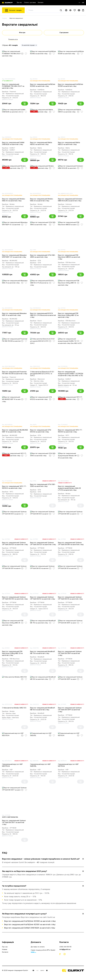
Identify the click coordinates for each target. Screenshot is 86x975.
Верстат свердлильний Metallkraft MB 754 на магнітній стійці (42, 652)
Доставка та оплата (37, 947)
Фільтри (22, 33)
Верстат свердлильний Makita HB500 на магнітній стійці (69, 143)
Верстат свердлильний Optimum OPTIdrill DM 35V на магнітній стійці (15, 598)
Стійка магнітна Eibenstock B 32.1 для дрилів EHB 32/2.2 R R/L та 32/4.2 (42, 374)
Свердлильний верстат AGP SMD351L (40, 765)
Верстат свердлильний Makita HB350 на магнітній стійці (41, 143)
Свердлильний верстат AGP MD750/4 (68, 765)
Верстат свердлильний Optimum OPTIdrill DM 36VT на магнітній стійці (14, 822)
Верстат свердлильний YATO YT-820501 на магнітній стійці (70, 431)
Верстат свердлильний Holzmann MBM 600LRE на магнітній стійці (70, 200)
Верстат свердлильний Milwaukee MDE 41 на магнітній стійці (14, 314)
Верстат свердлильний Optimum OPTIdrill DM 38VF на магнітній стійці (70, 653)
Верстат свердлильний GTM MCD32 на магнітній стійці (40, 431)
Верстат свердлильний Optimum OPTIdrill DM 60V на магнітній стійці (15, 544)
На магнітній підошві (28, 45)
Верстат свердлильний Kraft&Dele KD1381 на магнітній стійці (70, 85)
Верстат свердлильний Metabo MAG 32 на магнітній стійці (41, 200)
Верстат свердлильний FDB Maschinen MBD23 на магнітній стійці (69, 257)
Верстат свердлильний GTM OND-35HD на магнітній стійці (42, 485)
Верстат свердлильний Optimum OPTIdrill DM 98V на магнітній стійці (71, 544)
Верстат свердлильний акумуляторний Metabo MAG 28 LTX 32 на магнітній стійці (69, 488)
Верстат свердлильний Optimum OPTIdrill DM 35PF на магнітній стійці (70, 710)
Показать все (13, 39)
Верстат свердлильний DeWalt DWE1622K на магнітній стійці (13, 143)
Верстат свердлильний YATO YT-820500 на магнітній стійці (14, 487)
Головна (4, 18)
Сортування (63, 33)
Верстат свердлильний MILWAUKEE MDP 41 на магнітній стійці (15, 431)
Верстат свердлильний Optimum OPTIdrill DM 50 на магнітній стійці (42, 598)
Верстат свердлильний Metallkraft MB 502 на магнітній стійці (42, 709)
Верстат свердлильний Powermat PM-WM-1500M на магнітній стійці (14, 373)
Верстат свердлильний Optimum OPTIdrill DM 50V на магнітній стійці (43, 544)
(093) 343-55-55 (65, 947)
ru (79, 2)
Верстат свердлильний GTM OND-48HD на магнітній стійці (42, 256)
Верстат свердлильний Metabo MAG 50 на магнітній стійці (13, 200)
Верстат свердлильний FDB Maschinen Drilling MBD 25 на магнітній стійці (12, 653)
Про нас (19, 2)
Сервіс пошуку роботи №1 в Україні (43, 950)
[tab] (43, 861)
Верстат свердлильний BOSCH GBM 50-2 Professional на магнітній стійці (43, 315)
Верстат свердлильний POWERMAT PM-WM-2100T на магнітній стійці (13, 86)
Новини (4, 949)
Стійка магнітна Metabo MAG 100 (14, 708)
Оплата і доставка (30, 2)
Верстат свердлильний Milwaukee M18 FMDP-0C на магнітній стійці (14, 256)
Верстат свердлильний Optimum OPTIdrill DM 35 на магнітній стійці (70, 598)
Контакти (40, 2)
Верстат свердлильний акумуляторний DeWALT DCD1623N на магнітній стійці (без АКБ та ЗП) (70, 374)
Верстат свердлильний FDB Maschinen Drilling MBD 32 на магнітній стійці (68, 315)
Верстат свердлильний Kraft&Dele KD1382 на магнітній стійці (42, 85)
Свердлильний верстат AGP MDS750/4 (12, 765)
